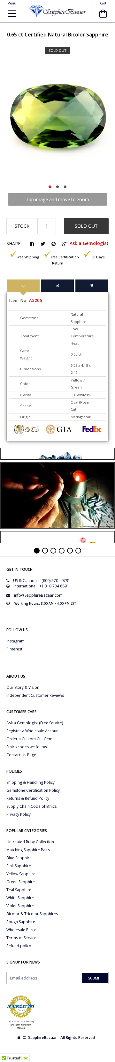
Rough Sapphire (20, 921)
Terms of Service (21, 937)
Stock (22, 226)
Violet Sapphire (20, 906)
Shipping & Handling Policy (30, 782)
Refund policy (18, 945)
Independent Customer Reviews (35, 695)
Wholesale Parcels (22, 929)
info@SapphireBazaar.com (38, 595)
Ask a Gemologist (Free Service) (34, 723)
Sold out (86, 226)
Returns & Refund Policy (27, 798)
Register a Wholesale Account (33, 731)
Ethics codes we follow (26, 747)
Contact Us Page (21, 755)
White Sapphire (20, 898)
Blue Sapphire (19, 858)
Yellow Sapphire (20, 874)
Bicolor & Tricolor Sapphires (32, 913)
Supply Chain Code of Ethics (31, 806)
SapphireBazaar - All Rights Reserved (62, 1037)
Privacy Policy (18, 814)
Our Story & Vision (22, 687)
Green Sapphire (20, 882)
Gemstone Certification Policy (33, 790)
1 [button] (50, 186)
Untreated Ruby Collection (30, 842)
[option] (57, 121)
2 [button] (57, 186)
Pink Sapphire (18, 866)
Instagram (15, 641)
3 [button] (65, 186)
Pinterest (14, 649)
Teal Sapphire (18, 890)
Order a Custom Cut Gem (29, 739)
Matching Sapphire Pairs (28, 850)
